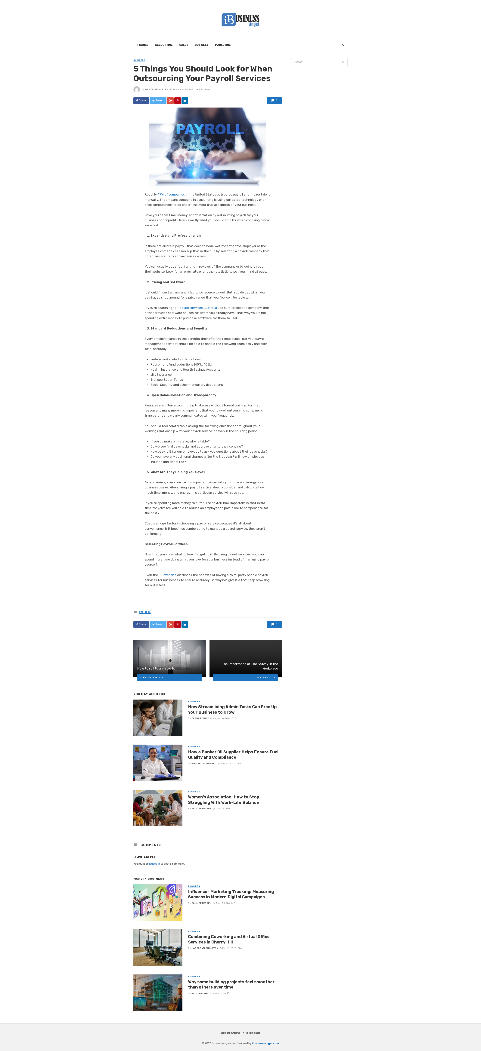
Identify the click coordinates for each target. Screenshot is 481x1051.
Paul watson (200, 993)
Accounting (164, 45)
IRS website (167, 575)
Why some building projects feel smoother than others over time (231, 984)
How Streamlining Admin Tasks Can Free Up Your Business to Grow (232, 709)
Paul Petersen (201, 808)
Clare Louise (200, 718)
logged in (154, 863)
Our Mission (251, 1033)
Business (202, 45)
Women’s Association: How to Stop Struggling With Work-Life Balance (223, 800)
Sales (183, 45)
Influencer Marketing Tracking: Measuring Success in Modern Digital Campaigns (231, 894)
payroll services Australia (198, 308)
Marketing (223, 45)
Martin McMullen (156, 89)
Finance (142, 45)
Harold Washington (204, 948)
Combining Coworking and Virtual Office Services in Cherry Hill (229, 939)
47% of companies (171, 194)
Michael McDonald (203, 763)
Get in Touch (230, 1033)
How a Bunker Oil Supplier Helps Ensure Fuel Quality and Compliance (233, 755)
